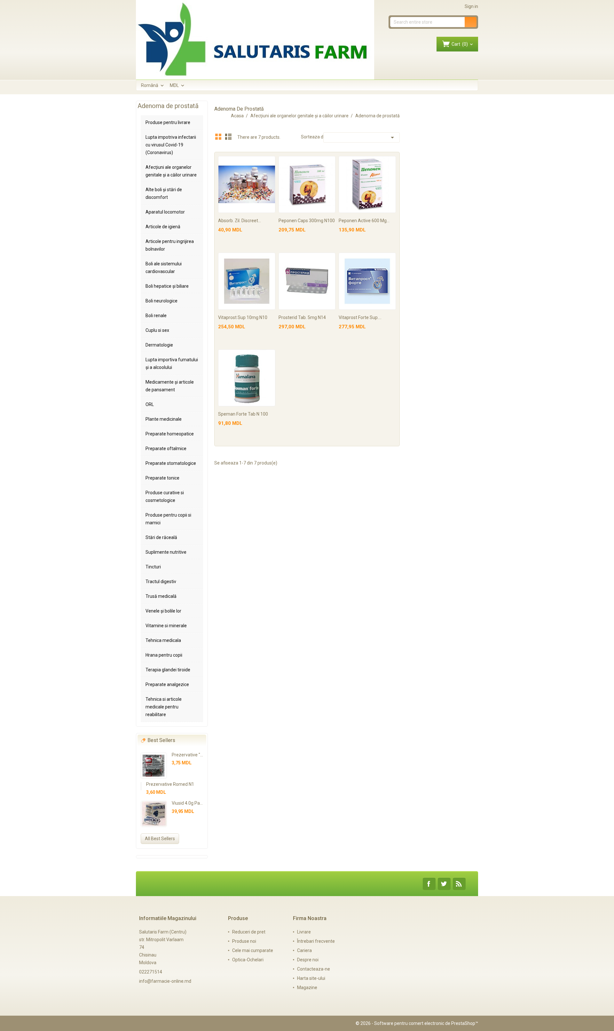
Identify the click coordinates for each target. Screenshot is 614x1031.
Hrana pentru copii (164, 655)
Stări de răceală (161, 537)
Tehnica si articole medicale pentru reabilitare (164, 707)
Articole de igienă (163, 226)
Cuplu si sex (157, 330)
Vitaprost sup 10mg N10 (242, 317)
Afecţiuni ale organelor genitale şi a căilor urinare (171, 171)
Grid (218, 136)
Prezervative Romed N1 (170, 784)
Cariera (304, 950)
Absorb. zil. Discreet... (239, 220)
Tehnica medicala (163, 640)
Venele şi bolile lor (163, 610)
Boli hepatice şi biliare (167, 286)
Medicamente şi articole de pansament (170, 385)
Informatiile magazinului (167, 918)
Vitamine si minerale (166, 625)
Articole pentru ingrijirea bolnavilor (170, 245)
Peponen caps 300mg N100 (307, 220)
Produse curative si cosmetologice (165, 496)
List (228, 136)
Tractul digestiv (161, 581)
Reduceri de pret (248, 931)
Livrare (304, 931)
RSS (459, 884)
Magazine (307, 987)
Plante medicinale (164, 419)
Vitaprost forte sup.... (360, 317)
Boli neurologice (161, 300)
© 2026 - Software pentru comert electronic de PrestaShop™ (417, 1023)
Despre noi (308, 959)
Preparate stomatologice (171, 463)
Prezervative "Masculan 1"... (200, 754)
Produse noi (244, 941)
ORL (150, 404)
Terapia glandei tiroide (168, 669)
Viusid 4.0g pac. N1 (190, 803)
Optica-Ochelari (248, 959)
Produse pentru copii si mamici (168, 518)
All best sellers (160, 838)
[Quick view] (269, 162)
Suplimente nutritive (166, 552)
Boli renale (156, 315)
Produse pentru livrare (168, 122)
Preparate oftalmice (166, 448)
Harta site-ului (311, 978)
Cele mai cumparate (252, 950)
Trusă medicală (161, 596)
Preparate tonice (162, 477)
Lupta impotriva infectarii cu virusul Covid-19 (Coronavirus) (171, 145)
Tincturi (153, 566)
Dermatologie (159, 345)
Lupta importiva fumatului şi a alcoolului (172, 363)
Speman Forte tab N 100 (243, 414)
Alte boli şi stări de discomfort (164, 193)
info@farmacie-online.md (165, 981)
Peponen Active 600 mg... (364, 220)
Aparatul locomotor (165, 212)
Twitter (444, 884)
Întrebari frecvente (316, 941)
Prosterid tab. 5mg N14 (302, 317)
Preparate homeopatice (170, 433)
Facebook (429, 884)
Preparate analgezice (167, 684)
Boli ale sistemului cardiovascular (164, 267)
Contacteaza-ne (313, 969)
